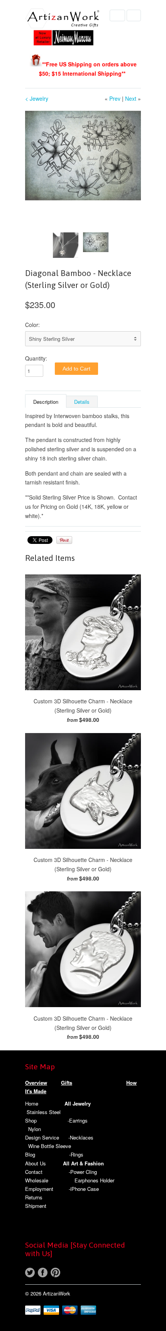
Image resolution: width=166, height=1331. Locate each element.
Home (31, 1103)
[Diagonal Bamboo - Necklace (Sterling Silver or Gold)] (83, 155)
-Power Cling (83, 1171)
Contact (33, 1171)
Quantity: (36, 358)
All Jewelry (77, 1103)
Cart (134, 15)
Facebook (42, 1272)
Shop (31, 1120)
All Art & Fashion (83, 1163)
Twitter (30, 1272)
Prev (114, 98)
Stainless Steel (44, 1112)
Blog (30, 1154)
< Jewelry (36, 98)
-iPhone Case (84, 1188)
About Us (35, 1163)
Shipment (35, 1205)
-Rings (76, 1154)
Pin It (64, 540)
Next (130, 98)
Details (82, 401)
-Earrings (78, 1120)
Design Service (42, 1137)
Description (45, 401)
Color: (32, 325)
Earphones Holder (94, 1180)
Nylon (34, 1129)
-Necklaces (80, 1137)
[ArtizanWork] (63, 28)
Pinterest (55, 1272)
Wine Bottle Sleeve (49, 1146)
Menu (117, 15)
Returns (33, 1197)
